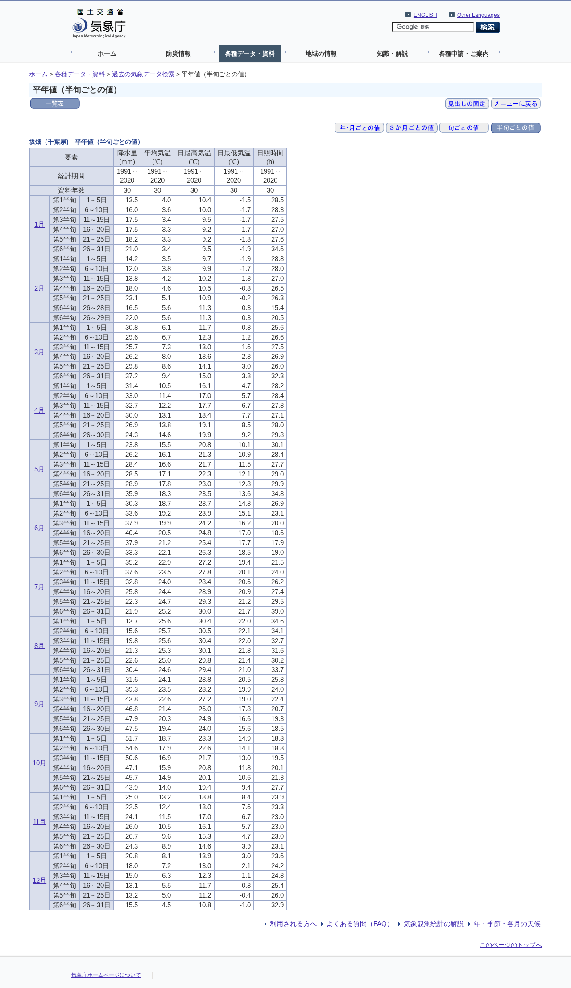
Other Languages (478, 15)
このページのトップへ (511, 944)
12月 (39, 880)
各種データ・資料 (250, 53)
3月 (39, 352)
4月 (39, 410)
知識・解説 (392, 53)
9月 (39, 704)
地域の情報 (321, 53)
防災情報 (178, 53)
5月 (39, 469)
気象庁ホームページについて (106, 975)
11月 (39, 821)
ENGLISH (425, 15)
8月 (39, 645)
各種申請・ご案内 (464, 53)
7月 (39, 586)
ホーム (107, 53)
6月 (39, 528)
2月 (39, 288)
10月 (39, 763)
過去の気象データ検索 (143, 74)
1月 (39, 224)
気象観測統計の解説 (434, 923)
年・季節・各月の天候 (507, 923)
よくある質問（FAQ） (360, 923)
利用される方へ (293, 923)
